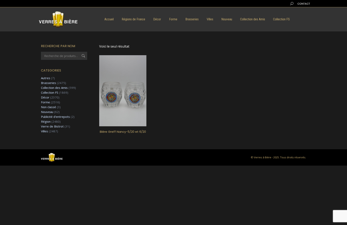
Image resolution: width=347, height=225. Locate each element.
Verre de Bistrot (52, 126)
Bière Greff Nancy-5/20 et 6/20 (123, 132)
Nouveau (47, 112)
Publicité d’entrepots (55, 117)
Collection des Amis (54, 88)
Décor (45, 97)
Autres (45, 78)
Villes (44, 131)
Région (46, 121)
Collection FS (49, 92)
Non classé (48, 107)
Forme (45, 102)
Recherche (83, 56)
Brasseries (48, 83)
